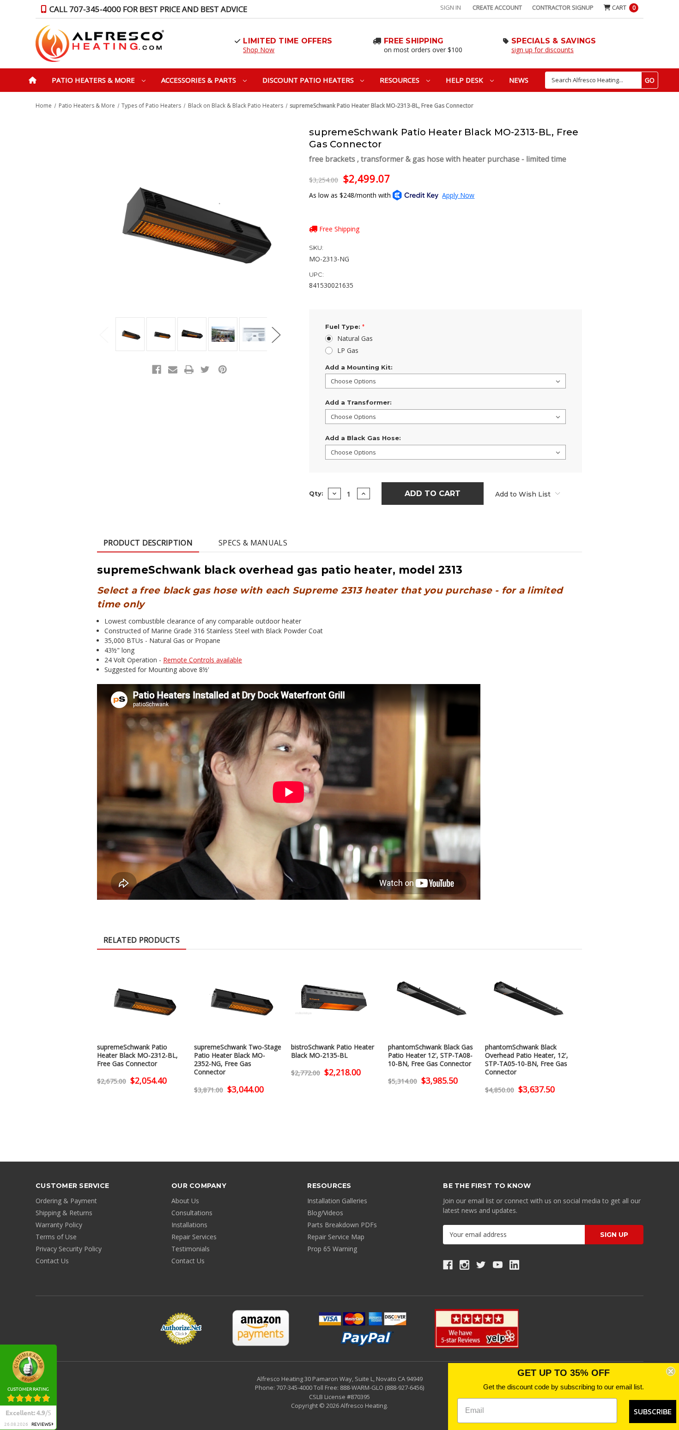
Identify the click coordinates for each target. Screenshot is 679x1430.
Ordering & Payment (66, 1200)
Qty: (316, 493)
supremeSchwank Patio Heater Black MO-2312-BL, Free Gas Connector (137, 1055)
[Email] (172, 369)
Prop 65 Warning (332, 1248)
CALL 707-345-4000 (147, 9)
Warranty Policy (59, 1224)
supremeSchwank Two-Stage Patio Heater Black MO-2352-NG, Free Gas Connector (237, 1060)
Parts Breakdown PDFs (342, 1224)
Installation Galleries (337, 1200)
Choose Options (140, 1006)
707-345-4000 (295, 1387)
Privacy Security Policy (69, 1248)
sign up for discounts (542, 49)
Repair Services (194, 1236)
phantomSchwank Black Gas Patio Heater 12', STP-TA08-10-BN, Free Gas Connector (430, 1055)
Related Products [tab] (141, 940)
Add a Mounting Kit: (359, 367)
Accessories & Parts (199, 80)
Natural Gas (355, 338)
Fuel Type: (344, 326)
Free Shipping (413, 40)
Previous (104, 335)
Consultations (191, 1212)
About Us (185, 1200)
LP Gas (347, 350)
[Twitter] (205, 369)
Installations (189, 1224)
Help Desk (465, 80)
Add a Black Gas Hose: (363, 438)
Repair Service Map (335, 1236)
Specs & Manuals (252, 543)
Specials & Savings (553, 40)
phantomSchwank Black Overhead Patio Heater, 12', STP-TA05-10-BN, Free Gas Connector (526, 1060)
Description (148, 543)
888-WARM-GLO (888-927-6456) (382, 1387)
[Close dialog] (670, 1371)
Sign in (450, 7)
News (518, 80)
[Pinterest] (222, 369)
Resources (400, 80)
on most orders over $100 (423, 49)
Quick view (141, 990)
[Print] (189, 369)
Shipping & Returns (64, 1212)
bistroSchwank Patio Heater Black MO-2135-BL (332, 1051)
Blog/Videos (325, 1212)
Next (276, 335)
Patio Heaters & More (94, 80)
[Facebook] (156, 369)
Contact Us (52, 1260)
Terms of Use (56, 1236)
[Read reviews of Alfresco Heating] (477, 1328)
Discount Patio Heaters (309, 80)
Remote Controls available (202, 659)
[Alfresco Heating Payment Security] (181, 1328)
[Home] (32, 80)
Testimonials (190, 1248)
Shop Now (258, 49)
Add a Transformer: (358, 402)
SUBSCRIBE (653, 1411)
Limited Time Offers (287, 40)
